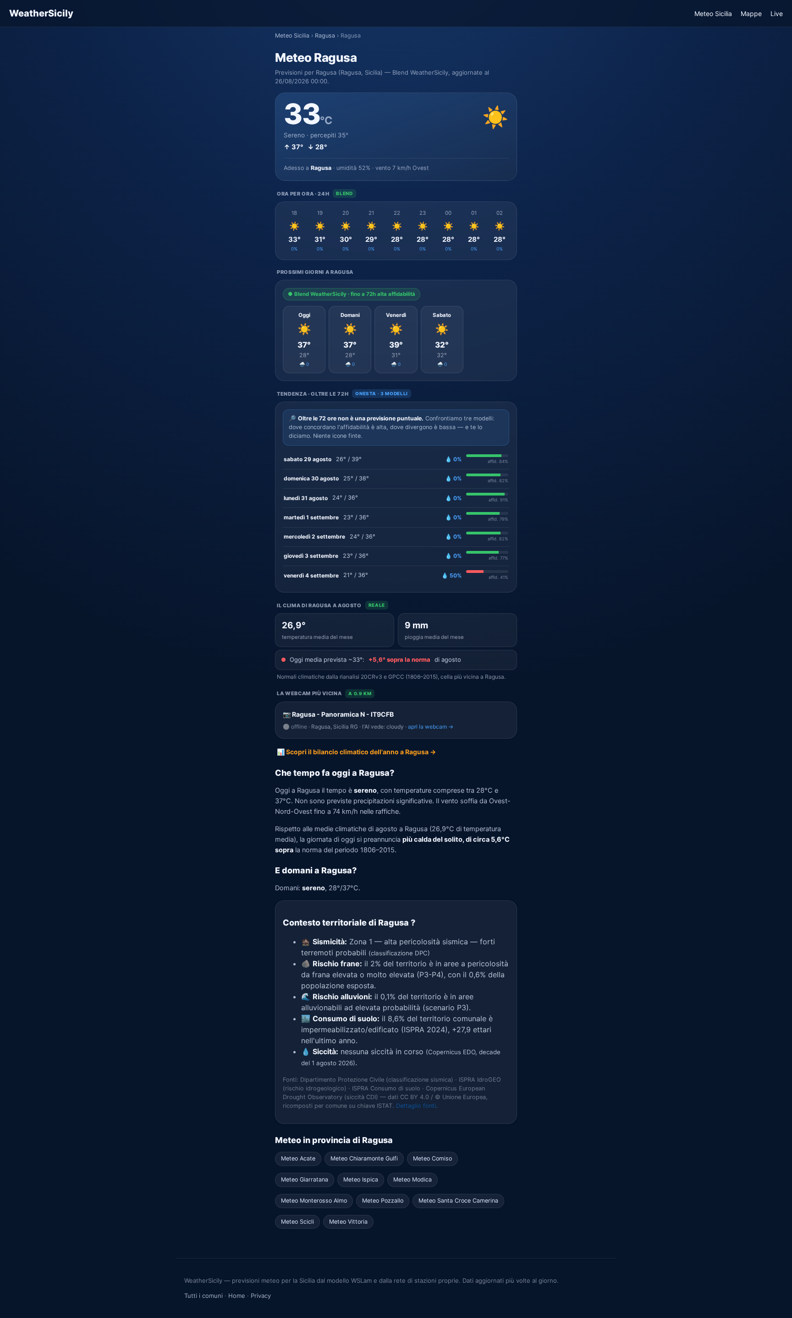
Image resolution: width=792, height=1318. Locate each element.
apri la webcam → (430, 726)
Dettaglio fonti (416, 1105)
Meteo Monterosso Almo (314, 1200)
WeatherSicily (41, 13)
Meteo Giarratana (304, 1179)
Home (236, 1295)
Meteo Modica (412, 1179)
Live (776, 13)
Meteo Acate (298, 1158)
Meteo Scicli (297, 1221)
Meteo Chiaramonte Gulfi (364, 1158)
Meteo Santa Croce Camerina (458, 1200)
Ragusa (325, 35)
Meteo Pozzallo (382, 1200)
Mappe (751, 13)
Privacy (261, 1295)
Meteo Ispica (360, 1179)
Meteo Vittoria (348, 1221)
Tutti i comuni (203, 1295)
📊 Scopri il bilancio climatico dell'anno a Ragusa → (356, 752)
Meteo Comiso (432, 1158)
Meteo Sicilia (713, 13)
